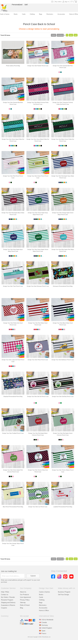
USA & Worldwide (47, 620)
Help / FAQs (5, 592)
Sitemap (22, 602)
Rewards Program (7, 600)
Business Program (64, 592)
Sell (26, 5)
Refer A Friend (24, 605)
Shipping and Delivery (8, 602)
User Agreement (25, 597)
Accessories (43, 608)
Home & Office (44, 610)
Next (71, 35)
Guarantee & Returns (8, 605)
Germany (45, 625)
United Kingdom (47, 628)
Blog (21, 608)
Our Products (24, 594)
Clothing (41, 600)
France (44, 633)
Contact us (4, 594)
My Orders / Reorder (8, 597)
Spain (43, 631)
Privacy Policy (25, 600)
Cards (41, 597)
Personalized (17, 5)
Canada (44, 622)
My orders (58, 1)
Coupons (4, 608)
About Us (23, 592)
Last (75, 35)
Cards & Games (44, 592)
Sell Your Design (63, 594)
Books (41, 594)
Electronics (42, 605)
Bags (40, 602)
